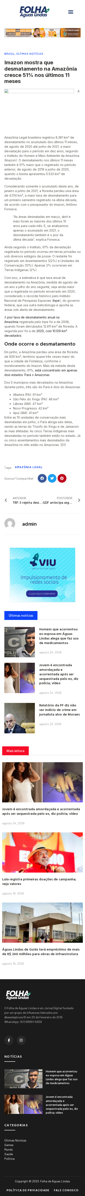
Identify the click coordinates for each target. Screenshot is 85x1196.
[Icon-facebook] (9, 1040)
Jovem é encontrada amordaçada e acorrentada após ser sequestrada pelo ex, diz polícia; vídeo (58, 674)
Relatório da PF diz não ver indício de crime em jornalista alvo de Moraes (59, 709)
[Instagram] (21, 1040)
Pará (27, 375)
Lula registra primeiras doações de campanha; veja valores (39, 881)
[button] (71, 12)
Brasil (9, 53)
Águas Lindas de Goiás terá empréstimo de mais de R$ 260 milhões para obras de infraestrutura (41, 951)
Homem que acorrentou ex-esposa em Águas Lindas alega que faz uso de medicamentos (59, 635)
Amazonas (42, 375)
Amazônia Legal (29, 467)
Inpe (56, 300)
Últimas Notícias (29, 53)
